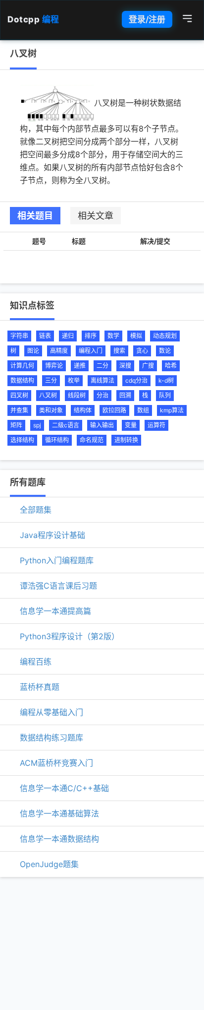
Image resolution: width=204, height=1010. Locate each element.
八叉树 (48, 395)
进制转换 (126, 440)
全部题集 (35, 510)
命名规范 (91, 440)
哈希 (171, 365)
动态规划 (165, 335)
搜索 (119, 350)
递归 (68, 335)
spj (37, 425)
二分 (102, 365)
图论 (33, 350)
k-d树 (166, 380)
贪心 (142, 350)
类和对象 (51, 410)
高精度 (59, 350)
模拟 (136, 335)
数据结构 (22, 380)
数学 (113, 335)
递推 (80, 365)
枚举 (74, 380)
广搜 (148, 365)
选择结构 (22, 440)
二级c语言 (65, 425)
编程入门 (90, 350)
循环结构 (57, 440)
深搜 (125, 365)
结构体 (83, 410)
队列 (165, 395)
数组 (143, 410)
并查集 (19, 410)
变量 (131, 425)
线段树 (77, 395)
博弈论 (54, 365)
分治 (102, 395)
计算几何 (22, 365)
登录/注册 (147, 19)
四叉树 (19, 395)
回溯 (125, 395)
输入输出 (102, 425)
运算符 (156, 425)
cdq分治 (136, 380)
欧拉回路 (114, 410)
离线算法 (102, 380)
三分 (51, 380)
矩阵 (16, 425)
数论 (165, 350)
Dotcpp (33, 19)
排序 (91, 335)
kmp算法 (172, 410)
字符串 (19, 335)
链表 (45, 335)
